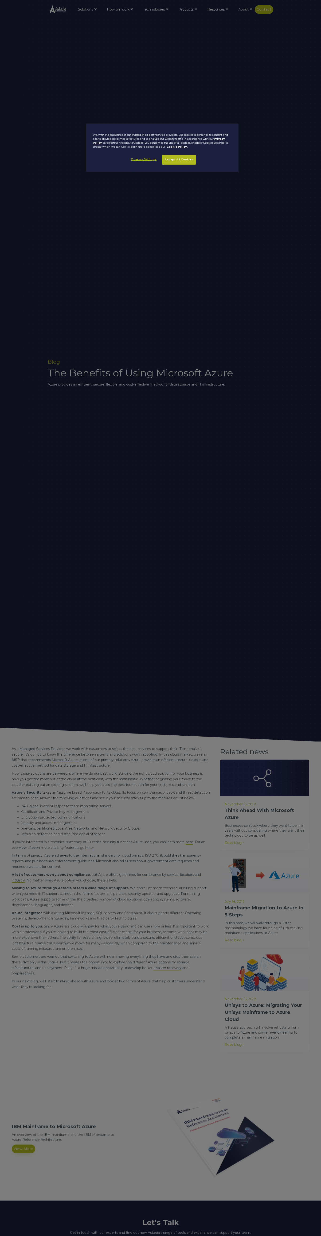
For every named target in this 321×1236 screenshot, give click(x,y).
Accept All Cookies (179, 159)
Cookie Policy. (177, 147)
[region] (162, 148)
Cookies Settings (144, 159)
